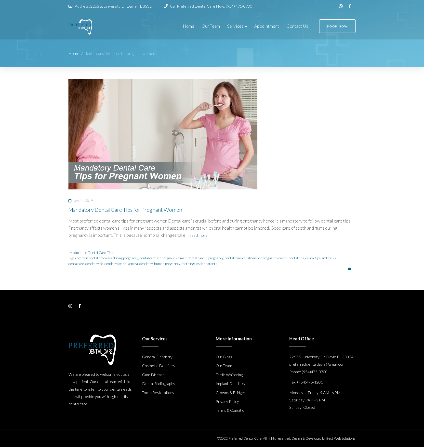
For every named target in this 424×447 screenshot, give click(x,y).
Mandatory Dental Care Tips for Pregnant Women (125, 209)
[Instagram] (341, 6)
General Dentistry (157, 356)
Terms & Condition (231, 410)
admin (77, 252)
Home (73, 53)
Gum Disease (153, 374)
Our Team (224, 365)
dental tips (296, 258)
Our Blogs (224, 356)
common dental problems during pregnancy (106, 258)
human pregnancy (167, 263)
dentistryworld (115, 263)
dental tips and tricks (320, 258)
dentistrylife (94, 263)
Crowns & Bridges (231, 392)
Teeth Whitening (229, 374)
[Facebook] (350, 6)
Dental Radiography (158, 383)
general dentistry (140, 263)
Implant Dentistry (230, 383)
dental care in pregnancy (205, 258)
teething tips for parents (199, 263)
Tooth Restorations (158, 392)
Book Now (337, 26)
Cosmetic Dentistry (158, 365)
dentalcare (76, 263)
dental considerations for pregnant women (256, 258)
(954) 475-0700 (239, 6)
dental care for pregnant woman (163, 258)
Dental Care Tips (100, 252)
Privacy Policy (227, 401)
